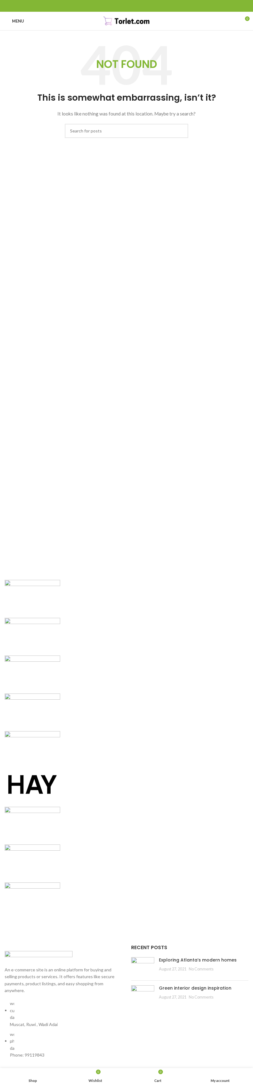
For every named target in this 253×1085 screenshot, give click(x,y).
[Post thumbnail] (142, 966)
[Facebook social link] (112, 6)
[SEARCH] (181, 131)
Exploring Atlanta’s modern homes (198, 960)
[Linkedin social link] (133, 6)
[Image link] (39, 954)
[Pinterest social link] (126, 6)
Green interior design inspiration (195, 988)
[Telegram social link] (140, 6)
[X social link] (119, 6)
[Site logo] (126, 20)
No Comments (201, 969)
